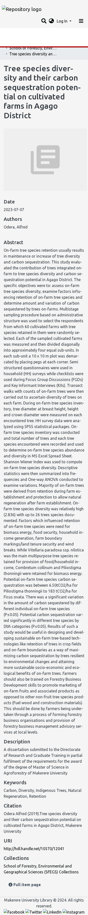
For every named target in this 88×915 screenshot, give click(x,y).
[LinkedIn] (53, 912)
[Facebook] (14, 912)
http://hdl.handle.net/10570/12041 (34, 848)
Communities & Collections (28, 43)
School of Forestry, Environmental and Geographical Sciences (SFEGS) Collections (33, 48)
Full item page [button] (26, 884)
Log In (62, 21)
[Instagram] (74, 912)
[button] (51, 21)
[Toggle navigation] (81, 21)
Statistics (12, 33)
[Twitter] (34, 912)
